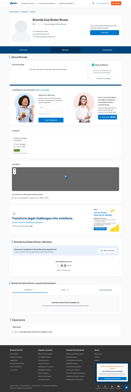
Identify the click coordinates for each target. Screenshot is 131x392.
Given (64, 290)
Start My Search (51, 120)
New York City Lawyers (45, 354)
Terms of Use (14, 385)
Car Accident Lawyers (73, 370)
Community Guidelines (50, 385)
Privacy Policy (24, 385)
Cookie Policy (35, 385)
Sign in (117, 3)
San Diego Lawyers (44, 379)
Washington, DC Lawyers (46, 366)
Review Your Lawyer (16, 357)
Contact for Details (103, 78)
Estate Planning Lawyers (73, 366)
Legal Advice (14, 360)
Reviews (65, 50)
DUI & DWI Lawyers (72, 363)
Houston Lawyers (43, 363)
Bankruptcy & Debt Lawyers (75, 354)
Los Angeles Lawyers (44, 357)
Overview (23, 50)
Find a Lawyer (14, 354)
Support (97, 360)
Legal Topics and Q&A (66, 3)
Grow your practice (103, 3)
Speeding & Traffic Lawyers (74, 379)
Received (29, 290)
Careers (96, 357)
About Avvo (98, 354)
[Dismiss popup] (126, 387)
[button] (65, 177)
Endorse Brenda (105, 290)
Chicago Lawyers (43, 360)
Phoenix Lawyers (43, 373)
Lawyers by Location (27, 3)
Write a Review (61, 24)
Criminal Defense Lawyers (74, 360)
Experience (107, 50)
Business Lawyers (71, 357)
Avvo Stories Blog (15, 366)
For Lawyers (14, 370)
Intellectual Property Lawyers (75, 376)
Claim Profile (104, 32)
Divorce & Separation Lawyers (75, 373)
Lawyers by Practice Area (46, 3)
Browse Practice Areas (17, 363)
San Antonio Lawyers (44, 376)
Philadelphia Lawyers (44, 370)
